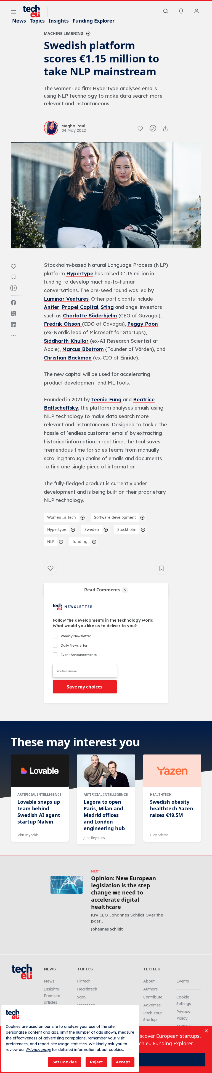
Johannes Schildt (107, 929)
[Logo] (34, 11)
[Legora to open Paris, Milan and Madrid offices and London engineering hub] (106, 770)
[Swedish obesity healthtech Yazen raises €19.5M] (172, 770)
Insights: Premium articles (52, 996)
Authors (150, 989)
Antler (51, 307)
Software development (115, 517)
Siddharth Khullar (66, 341)
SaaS (81, 997)
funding (80, 541)
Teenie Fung (106, 399)
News (19, 20)
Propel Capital (80, 307)
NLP (50, 541)
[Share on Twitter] (13, 313)
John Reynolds (28, 835)
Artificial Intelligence (39, 794)
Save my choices (84, 687)
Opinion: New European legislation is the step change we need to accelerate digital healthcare (123, 892)
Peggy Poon (142, 324)
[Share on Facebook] (13, 302)
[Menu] (13, 13)
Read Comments (105, 590)
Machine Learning (63, 33)
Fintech (84, 981)
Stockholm (126, 529)
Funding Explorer (94, 20)
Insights (59, 20)
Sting (107, 307)
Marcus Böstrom (83, 349)
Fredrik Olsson (63, 324)
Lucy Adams (159, 835)
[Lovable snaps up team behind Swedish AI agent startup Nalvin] (40, 770)
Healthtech (160, 794)
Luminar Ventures (66, 299)
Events (182, 981)
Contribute (152, 997)
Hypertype (79, 273)
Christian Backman (68, 358)
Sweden (91, 529)
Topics (37, 20)
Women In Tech (61, 517)
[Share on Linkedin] (13, 324)
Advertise (152, 1005)
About (149, 981)
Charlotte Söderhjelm (90, 315)
